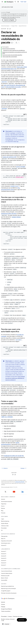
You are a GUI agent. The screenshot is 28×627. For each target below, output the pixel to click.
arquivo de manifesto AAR (9, 157)
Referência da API (5, 575)
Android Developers (5, 25)
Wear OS (3, 538)
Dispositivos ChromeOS (6, 540)
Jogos (2, 519)
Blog (2, 510)
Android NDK (4, 580)
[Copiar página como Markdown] (16, 43)
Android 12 (3, 562)
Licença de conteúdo (19, 481)
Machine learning (5, 521)
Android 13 (3, 560)
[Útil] (8, 29)
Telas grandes (4, 536)
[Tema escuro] (24, 114)
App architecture (7, 7)
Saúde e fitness (4, 523)
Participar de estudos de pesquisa (8, 593)
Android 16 (3, 553)
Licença (10, 616)
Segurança (3, 503)
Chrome (3, 604)
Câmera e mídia (4, 525)
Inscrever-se (22, 620)
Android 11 (3, 565)
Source (2, 506)
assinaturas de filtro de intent (8, 213)
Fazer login (23, 1)
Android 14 (3, 558)
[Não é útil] (10, 29)
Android (3, 499)
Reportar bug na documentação (8, 588)
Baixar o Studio (4, 578)
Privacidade (4, 528)
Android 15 (3, 556)
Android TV (3, 545)
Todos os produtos (5, 611)
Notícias (3, 508)
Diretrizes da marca (17, 616)
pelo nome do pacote (9, 85)
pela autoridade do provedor (13, 87)
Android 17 (3, 551)
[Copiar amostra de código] (26, 114)
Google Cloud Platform (6, 609)
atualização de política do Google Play (14, 455)
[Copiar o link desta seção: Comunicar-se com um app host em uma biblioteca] (12, 149)
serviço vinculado (20, 166)
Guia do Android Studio (6, 571)
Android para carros (5, 543)
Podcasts (3, 513)
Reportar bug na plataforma (7, 586)
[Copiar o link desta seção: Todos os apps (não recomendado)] (14, 404)
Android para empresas (6, 501)
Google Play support (5, 590)
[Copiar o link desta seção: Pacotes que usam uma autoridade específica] (20, 332)
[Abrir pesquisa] (15, 2)
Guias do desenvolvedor (6, 573)
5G (2, 530)
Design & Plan (14, 25)
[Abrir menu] (2, 1)
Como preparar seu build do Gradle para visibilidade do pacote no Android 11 (15, 378)
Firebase (3, 606)
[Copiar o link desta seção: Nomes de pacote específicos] (2, 97)
